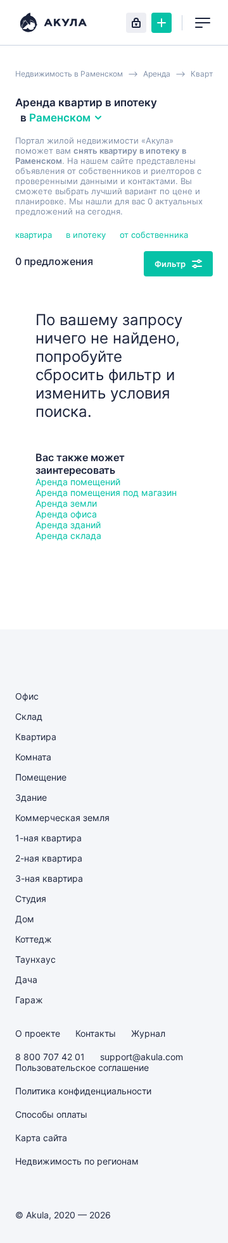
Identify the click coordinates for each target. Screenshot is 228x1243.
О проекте (37, 1033)
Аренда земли (66, 503)
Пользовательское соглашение (82, 1067)
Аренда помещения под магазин (106, 492)
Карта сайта (41, 1137)
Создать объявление (161, 23)
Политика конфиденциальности (83, 1090)
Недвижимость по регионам (77, 1161)
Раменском (60, 117)
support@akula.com (141, 1056)
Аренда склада (68, 535)
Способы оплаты (51, 1114)
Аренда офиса (66, 514)
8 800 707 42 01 (50, 1056)
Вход (136, 23)
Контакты (95, 1033)
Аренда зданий (68, 524)
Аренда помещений (77, 481)
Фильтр (170, 264)
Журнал (148, 1033)
